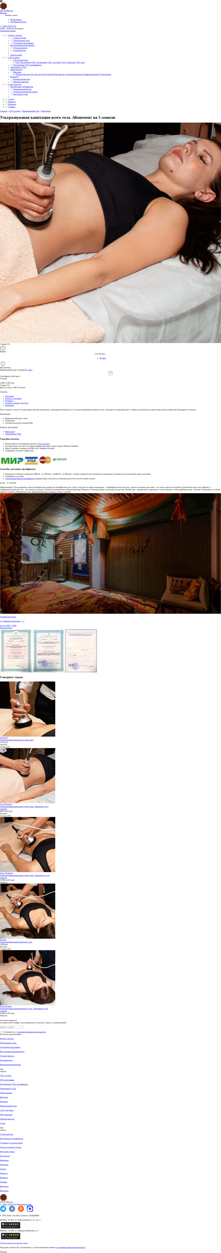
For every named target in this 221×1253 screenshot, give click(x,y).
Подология (5, 1156)
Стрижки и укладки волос (11, 1143)
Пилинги (14, 77)
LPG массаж (35, 74)
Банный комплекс (21, 82)
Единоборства (19, 50)
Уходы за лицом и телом (10, 1147)
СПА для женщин (39, 62)
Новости (12, 102)
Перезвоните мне (24, 1204)
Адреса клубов (19, 38)
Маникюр (4, 1160)
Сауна (2, 1123)
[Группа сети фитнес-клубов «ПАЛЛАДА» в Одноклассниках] (21, 1211)
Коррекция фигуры (21, 79)
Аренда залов (16, 55)
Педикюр (4, 1165)
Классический (47, 74)
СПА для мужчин (23, 62)
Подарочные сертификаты (21, 87)
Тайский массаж (22, 74)
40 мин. (103, 358)
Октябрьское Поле (18, 22)
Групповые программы (23, 43)
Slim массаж (59, 74)
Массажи (17, 72)
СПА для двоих (54, 62)
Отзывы (11, 107)
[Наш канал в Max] (30, 1211)
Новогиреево (16, 19)
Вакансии (4, 1191)
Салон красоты (14, 84)
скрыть (3, 1071)
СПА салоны (14, 58)
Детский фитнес (20, 48)
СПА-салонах (44, 444)
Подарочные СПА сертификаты (27, 65)
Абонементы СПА (18, 67)
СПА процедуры (20, 60)
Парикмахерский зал (22, 89)
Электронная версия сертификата (19, 478)
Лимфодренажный (91, 74)
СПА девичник (68, 62)
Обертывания (16, 70)
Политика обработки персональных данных (14, 1243)
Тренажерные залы (21, 40)
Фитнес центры (15, 35)
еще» (30, 370)
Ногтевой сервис (7, 1152)
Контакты (4, 1186)
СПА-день (80, 62)
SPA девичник (6, 1115)
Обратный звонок (8, 31)
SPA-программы (7, 1080)
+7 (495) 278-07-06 (8, 26)
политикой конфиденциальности (31, 1032)
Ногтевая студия (20, 94)
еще (1, 1069)
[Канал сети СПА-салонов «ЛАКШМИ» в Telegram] (3, 1211)
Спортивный (105, 74)
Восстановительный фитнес (22, 45)
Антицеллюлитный (73, 74)
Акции (11, 99)
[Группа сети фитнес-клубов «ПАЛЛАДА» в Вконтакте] (12, 1211)
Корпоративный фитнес (10, 1065)
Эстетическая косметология (25, 92)
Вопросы (12, 104)
